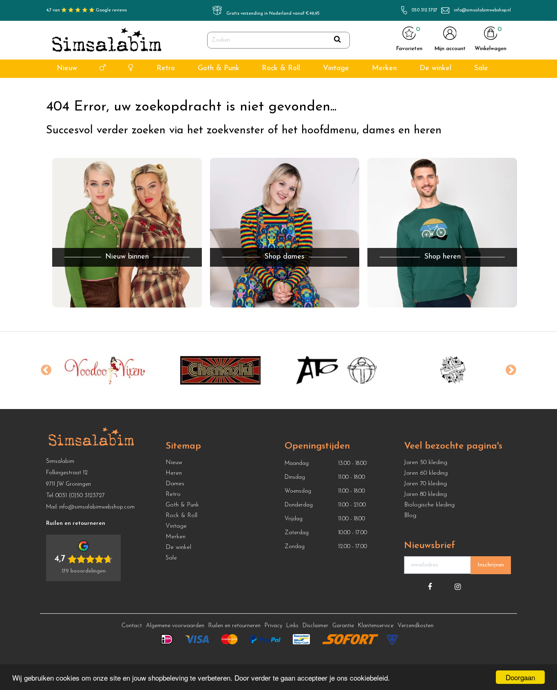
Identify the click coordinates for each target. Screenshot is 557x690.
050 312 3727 (424, 10)
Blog (410, 516)
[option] (104, 370)
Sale (481, 68)
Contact (132, 626)
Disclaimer (315, 626)
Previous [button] (46, 370)
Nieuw (67, 68)
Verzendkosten (415, 626)
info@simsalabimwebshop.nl (482, 10)
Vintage (336, 68)
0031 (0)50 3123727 (80, 496)
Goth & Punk (218, 68)
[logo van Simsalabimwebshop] (107, 40)
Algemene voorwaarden (175, 626)
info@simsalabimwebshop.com (97, 507)
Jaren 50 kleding (425, 463)
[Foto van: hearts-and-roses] (453, 370)
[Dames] (131, 69)
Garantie (343, 626)
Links (292, 626)
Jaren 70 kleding (425, 484)
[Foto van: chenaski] (220, 370)
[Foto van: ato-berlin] (336, 370)
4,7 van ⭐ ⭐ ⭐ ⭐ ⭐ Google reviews (86, 10)
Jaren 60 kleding (426, 473)
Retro (166, 68)
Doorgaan (520, 677)
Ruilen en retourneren (234, 626)
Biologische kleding (429, 505)
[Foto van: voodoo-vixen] (104, 370)
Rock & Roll (281, 68)
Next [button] (511, 370)
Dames (175, 484)
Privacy (273, 626)
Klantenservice (375, 626)
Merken (384, 68)
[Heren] (102, 69)
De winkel (435, 68)
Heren (174, 473)
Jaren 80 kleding (425, 494)
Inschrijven (490, 565)
